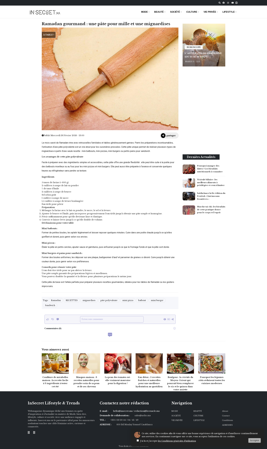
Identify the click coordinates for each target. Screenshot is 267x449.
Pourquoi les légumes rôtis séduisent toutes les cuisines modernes (212, 380)
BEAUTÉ (159, 12)
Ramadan (56, 300)
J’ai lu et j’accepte (168, 441)
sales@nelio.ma (143, 415)
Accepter (254, 440)
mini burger (157, 300)
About (225, 411)
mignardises (89, 300)
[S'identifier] (236, 3)
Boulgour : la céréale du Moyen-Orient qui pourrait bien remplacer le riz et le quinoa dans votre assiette (180, 383)
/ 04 (128, 420)
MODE (144, 12)
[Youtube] (233, 3)
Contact (226, 416)
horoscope (194, 47)
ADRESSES (227, 425)
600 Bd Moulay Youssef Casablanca (134, 424)
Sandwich (50, 305)
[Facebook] (224, 3)
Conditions (227, 420)
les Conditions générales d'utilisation (177, 441)
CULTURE (191, 12)
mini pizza (127, 300)
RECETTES (72, 300)
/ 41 (132, 420)
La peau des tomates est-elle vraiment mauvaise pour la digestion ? (118, 380)
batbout (142, 300)
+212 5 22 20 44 (118, 420)
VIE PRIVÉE (210, 12)
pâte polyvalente (108, 300)
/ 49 (136, 420)
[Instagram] (228, 3)
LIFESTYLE (228, 12)
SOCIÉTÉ (175, 12)
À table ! (48, 35)
